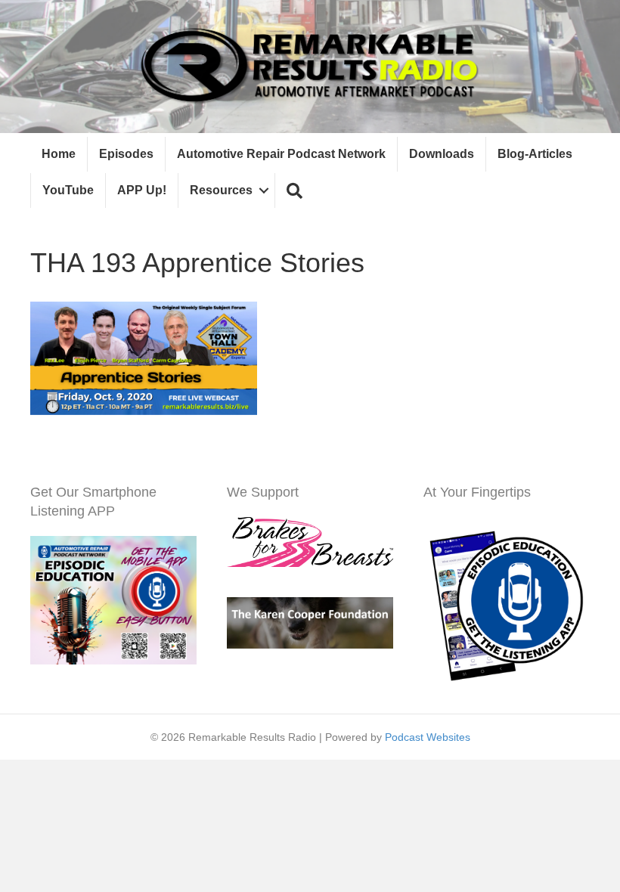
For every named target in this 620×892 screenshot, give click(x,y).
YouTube (68, 190)
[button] (294, 191)
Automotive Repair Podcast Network (281, 153)
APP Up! (141, 190)
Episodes (126, 153)
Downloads (441, 153)
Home (59, 153)
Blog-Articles (535, 153)
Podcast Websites (427, 737)
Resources (221, 190)
